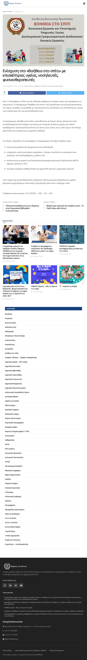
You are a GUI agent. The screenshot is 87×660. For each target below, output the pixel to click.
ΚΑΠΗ (7, 444)
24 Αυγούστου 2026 (37, 256)
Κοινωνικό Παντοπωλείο (14, 457)
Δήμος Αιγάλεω (8, 11)
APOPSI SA (39, 655)
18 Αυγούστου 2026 (9, 299)
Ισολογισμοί (9, 436)
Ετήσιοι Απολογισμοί (13, 418)
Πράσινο (8, 501)
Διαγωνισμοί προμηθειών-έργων (17, 392)
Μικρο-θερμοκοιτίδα (12, 475)
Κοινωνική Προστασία (55, 86)
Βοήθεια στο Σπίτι (40, 86)
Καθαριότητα (9, 440)
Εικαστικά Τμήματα (12, 410)
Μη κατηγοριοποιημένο (13, 466)
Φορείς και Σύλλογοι (12, 540)
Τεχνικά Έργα (10, 531)
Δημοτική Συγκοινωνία (13, 379)
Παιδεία (8, 479)
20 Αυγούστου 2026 (66, 254)
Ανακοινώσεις (18, 11)
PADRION (64, 242)
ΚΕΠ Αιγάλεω (10, 449)
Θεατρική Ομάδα (11, 427)
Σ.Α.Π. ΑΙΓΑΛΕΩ (10, 518)
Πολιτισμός (9, 492)
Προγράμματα (10, 505)
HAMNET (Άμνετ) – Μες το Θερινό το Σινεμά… (18, 608)
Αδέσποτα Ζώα (38, 242)
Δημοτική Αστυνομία (12, 366)
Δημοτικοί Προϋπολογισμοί (15, 388)
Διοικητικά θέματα (11, 396)
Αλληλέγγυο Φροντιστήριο (15, 336)
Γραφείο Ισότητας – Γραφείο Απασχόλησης (21, 357)
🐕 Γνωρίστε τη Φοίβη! (68, 286)
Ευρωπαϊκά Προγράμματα (14, 423)
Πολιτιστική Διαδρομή (13, 496)
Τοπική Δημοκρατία (12, 536)
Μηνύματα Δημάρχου (13, 470)
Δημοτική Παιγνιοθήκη (13, 375)
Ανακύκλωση (9, 344)
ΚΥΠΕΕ (7, 462)
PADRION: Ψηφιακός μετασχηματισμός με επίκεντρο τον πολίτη (71, 248)
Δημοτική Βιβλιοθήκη (13, 370)
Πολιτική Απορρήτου (57, 650)
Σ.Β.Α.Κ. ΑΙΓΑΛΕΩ (11, 522)
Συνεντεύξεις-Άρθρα (12, 527)
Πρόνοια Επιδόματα (12, 514)
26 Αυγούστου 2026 (9, 261)
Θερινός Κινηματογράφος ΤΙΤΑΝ (17, 431)
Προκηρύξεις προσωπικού (14, 509)
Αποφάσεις (9, 349)
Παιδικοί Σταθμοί (11, 483)
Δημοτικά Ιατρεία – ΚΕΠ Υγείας (16, 362)
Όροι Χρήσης (7, 650)
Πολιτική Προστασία (12, 488)
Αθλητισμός (9, 242)
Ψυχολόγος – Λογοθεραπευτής (16, 544)
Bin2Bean (8, 314)
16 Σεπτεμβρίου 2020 (10, 86)
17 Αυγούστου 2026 (66, 289)
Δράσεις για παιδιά (12, 401)
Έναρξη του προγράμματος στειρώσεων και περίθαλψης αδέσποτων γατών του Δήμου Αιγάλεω (42, 249)
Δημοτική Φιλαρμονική (13, 384)
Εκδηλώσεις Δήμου (12, 414)
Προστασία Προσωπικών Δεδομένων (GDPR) (30, 650)
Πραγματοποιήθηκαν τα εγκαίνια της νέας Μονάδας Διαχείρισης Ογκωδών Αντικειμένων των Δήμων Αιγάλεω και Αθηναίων (44, 611)
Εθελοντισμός (10, 405)
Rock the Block (10, 323)
